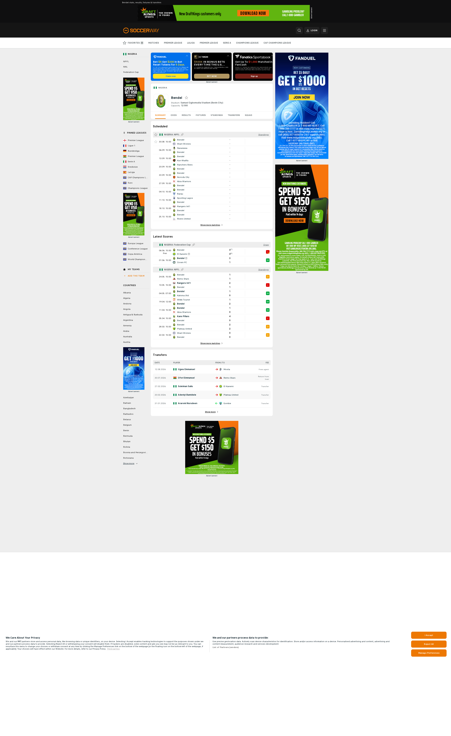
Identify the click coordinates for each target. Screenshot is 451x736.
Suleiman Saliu (185, 386)
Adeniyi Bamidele (187, 394)
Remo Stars (229, 377)
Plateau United (230, 394)
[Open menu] (324, 30)
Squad (248, 115)
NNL (125, 66)
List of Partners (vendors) (225, 647)
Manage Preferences (428, 653)
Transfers (234, 115)
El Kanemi (228, 386)
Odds (174, 115)
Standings (217, 115)
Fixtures (201, 115)
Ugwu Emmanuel (186, 369)
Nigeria (162, 87)
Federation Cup (131, 72)
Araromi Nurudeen (187, 403)
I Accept (429, 635)
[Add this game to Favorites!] (156, 142)
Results (186, 115)
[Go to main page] (147, 30)
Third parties (113, 649)
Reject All (429, 644)
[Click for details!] (212, 142)
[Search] (299, 30)
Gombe (227, 403)
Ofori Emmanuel (186, 377)
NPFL (126, 61)
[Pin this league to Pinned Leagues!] (182, 134)
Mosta (226, 369)
